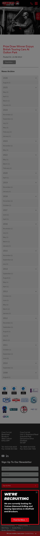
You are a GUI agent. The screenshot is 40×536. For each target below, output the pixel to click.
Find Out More (19, 520)
